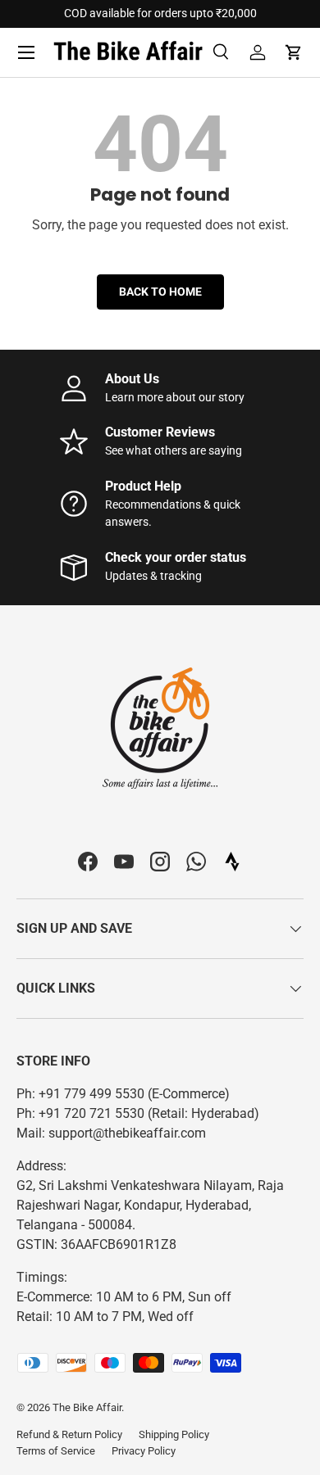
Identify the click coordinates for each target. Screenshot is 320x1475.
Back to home (160, 291)
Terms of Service (55, 1451)
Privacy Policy (144, 1451)
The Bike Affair (87, 1407)
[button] (294, 52)
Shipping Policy (174, 1434)
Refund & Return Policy (69, 1434)
